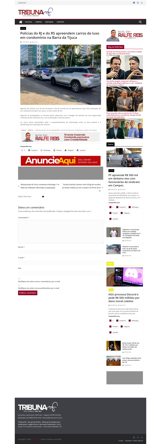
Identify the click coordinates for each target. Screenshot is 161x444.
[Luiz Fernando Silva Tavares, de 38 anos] (113, 235)
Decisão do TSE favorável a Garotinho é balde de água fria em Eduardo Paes (124, 53)
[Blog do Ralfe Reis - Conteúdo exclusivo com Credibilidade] (60, 133)
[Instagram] (138, 3)
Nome (21, 247)
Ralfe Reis (35, 42)
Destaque (49, 22)
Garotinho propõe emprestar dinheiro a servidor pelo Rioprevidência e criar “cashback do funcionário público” (124, 83)
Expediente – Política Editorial (134, 441)
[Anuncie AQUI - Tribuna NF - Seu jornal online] (61, 157)
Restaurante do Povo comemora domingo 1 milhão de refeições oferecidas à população (40, 186)
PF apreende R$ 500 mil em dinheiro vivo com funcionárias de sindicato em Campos (124, 180)
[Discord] (124, 276)
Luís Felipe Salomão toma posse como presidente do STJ (131, 360)
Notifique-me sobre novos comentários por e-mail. (39, 281)
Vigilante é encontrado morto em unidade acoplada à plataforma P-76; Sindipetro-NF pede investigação (131, 234)
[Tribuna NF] (37, 12)
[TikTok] (113, 348)
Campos (38, 22)
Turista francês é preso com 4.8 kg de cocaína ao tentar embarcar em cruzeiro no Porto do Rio (81, 187)
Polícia (23, 28)
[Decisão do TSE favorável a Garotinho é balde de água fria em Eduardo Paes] (124, 56)
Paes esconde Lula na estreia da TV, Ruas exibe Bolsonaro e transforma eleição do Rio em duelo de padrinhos (123, 115)
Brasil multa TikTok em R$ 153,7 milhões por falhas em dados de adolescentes (130, 346)
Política (28, 22)
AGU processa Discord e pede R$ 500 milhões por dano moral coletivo (124, 298)
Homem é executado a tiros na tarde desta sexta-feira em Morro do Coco (131, 250)
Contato (60, 22)
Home (23, 130)
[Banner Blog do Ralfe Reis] (124, 35)
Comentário (23, 217)
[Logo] (38, 403)
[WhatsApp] (142, 3)
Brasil (111, 290)
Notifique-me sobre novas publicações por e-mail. (38, 288)
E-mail (21, 257)
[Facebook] (134, 3)
